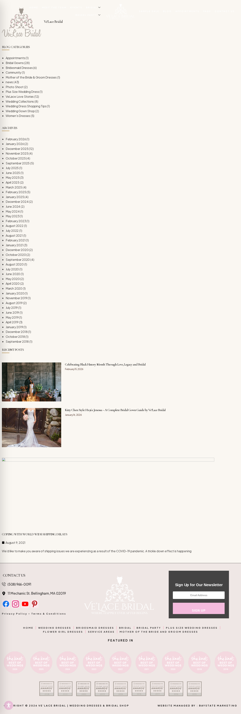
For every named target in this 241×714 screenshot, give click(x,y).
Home (33, 7)
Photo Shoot (15, 87)
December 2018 (16, 332)
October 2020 (16, 255)
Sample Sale (149, 11)
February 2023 (16, 221)
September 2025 (18, 163)
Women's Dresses (18, 116)
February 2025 (16, 192)
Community (13, 72)
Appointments (187, 11)
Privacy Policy (14, 613)
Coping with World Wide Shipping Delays (34, 534)
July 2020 (12, 269)
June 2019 (12, 312)
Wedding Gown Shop (20, 111)
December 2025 (17, 149)
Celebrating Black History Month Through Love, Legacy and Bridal (105, 364)
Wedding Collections (20, 101)
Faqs (207, 11)
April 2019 (12, 322)
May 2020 (13, 279)
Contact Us (225, 11)
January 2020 (15, 293)
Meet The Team (54, 7)
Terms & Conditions (48, 613)
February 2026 (16, 139)
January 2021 (14, 245)
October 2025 (16, 158)
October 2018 (15, 337)
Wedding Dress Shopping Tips (26, 106)
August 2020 (15, 264)
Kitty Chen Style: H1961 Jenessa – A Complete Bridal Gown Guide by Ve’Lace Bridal (115, 410)
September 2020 (18, 260)
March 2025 (14, 187)
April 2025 (12, 182)
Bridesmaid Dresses (19, 68)
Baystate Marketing (218, 705)
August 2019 (14, 303)
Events (76, 7)
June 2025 (13, 173)
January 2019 (14, 327)
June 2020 (13, 274)
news (9, 82)
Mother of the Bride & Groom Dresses (31, 77)
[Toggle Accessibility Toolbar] (9, 705)
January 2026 (15, 144)
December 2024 (17, 202)
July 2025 (12, 168)
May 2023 (12, 216)
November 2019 (16, 298)
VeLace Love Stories (20, 96)
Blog (167, 11)
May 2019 (12, 317)
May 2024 (13, 211)
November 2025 (17, 153)
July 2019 (12, 308)
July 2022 (12, 231)
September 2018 (17, 341)
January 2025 (15, 197)
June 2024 (13, 206)
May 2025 (12, 177)
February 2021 (15, 240)
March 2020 (14, 288)
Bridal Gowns (15, 63)
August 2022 (15, 226)
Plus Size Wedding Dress (22, 92)
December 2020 (17, 250)
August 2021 (14, 235)
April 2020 (13, 283)
